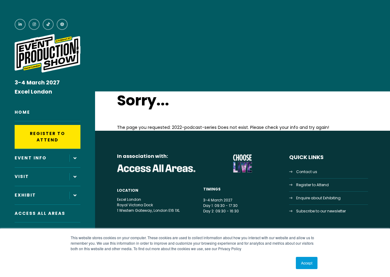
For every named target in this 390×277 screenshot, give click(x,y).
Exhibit (25, 195)
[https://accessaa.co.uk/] (156, 172)
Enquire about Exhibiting (318, 198)
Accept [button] (306, 262)
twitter (62, 24)
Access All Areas (40, 213)
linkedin (20, 24)
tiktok (48, 24)
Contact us (306, 171)
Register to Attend (47, 136)
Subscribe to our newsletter (321, 211)
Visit (22, 176)
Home (22, 112)
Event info (31, 158)
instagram (34, 24)
